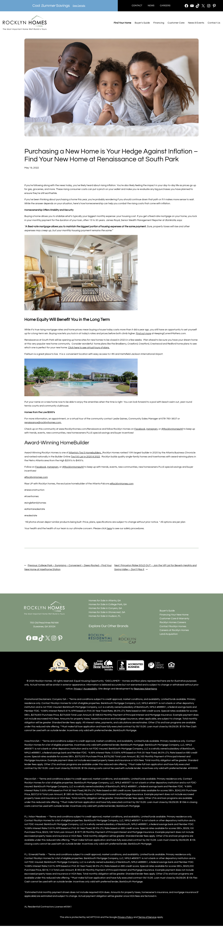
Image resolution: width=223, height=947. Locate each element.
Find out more (143, 333)
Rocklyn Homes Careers (173, 622)
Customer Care (176, 22)
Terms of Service (147, 917)
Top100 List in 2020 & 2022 (85, 456)
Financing (158, 22)
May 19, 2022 (31, 167)
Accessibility (90, 688)
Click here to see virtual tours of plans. (89, 347)
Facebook (40, 467)
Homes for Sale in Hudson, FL (105, 616)
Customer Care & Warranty (174, 618)
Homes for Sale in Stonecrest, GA (107, 612)
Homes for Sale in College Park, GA (108, 604)
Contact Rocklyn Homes (173, 626)
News (151, 6)
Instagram (52, 467)
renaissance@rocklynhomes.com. (42, 422)
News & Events (196, 22)
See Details (79, 5)
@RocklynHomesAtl (73, 467)
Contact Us (214, 22)
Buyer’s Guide (142, 22)
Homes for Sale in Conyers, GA (105, 608)
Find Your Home (122, 22)
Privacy (78, 688)
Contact (137, 6)
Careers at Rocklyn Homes (174, 630)
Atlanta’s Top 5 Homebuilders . (85, 452)
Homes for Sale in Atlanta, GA (105, 600)
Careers (165, 6)
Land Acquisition (169, 634)
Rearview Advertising (145, 688)
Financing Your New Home (174, 614)
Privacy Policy (125, 917)
